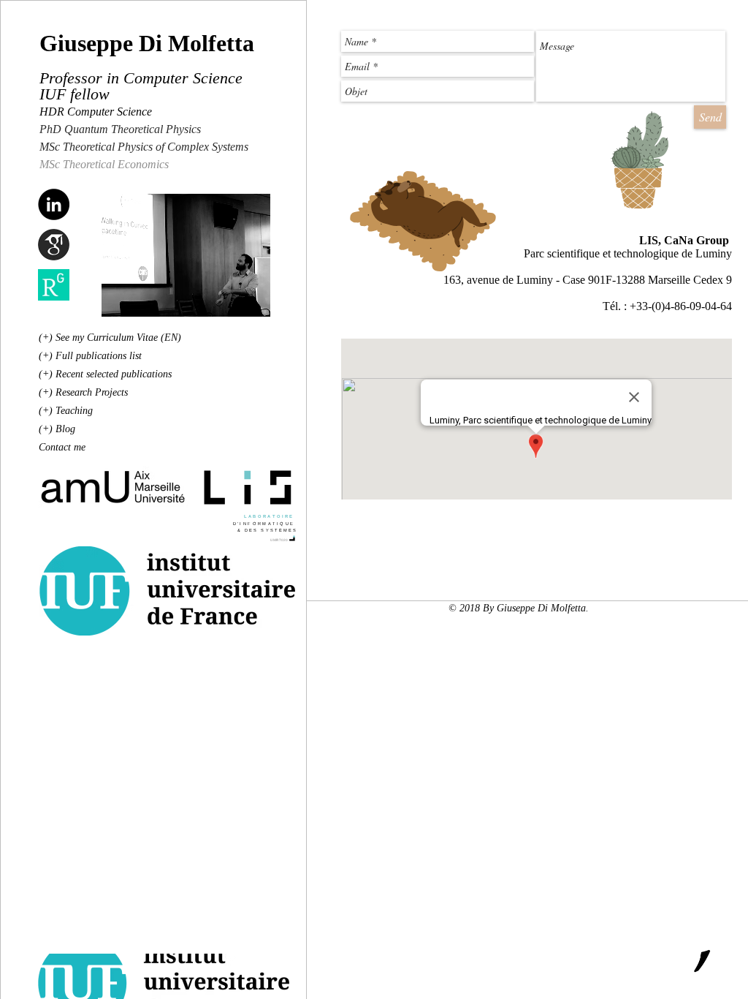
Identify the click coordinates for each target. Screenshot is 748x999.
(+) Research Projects (83, 392)
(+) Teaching (66, 410)
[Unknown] (53, 244)
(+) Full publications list (90, 355)
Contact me (62, 447)
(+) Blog (57, 428)
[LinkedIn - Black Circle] (53, 204)
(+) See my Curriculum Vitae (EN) (110, 337)
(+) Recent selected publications (105, 374)
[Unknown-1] (53, 285)
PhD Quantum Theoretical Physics (121, 129)
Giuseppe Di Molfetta (146, 43)
